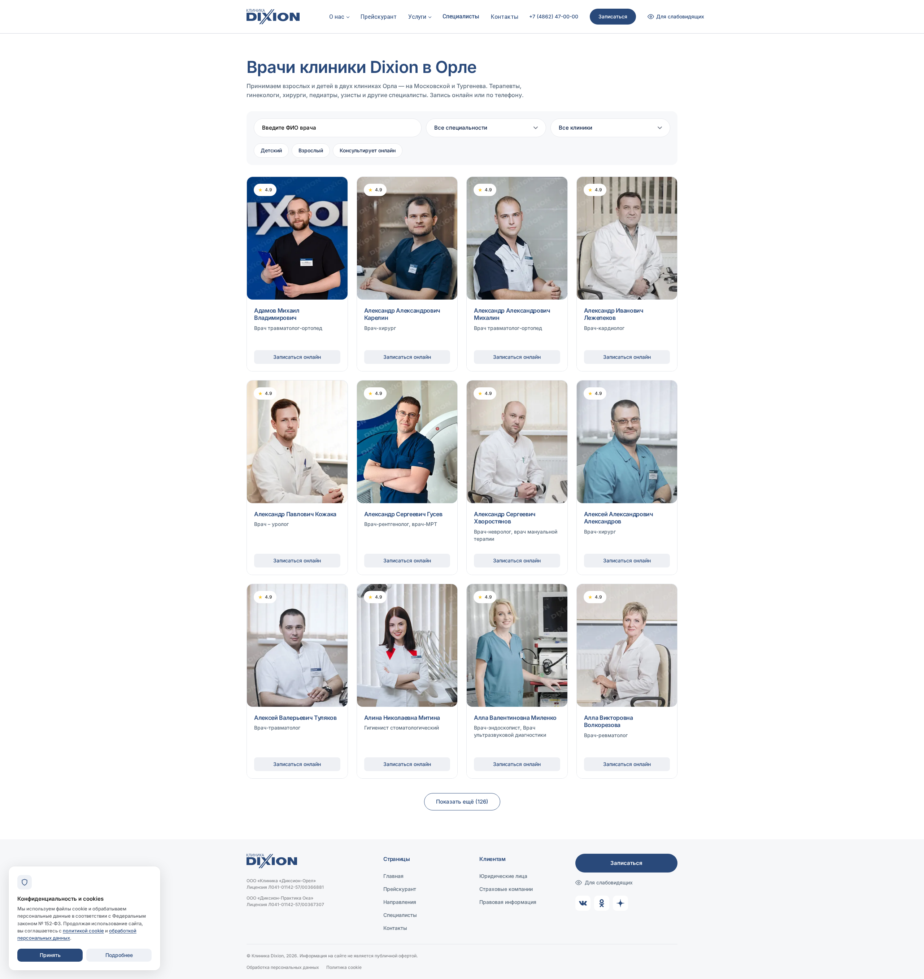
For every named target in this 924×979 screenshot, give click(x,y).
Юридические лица (503, 876)
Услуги (417, 16)
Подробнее (119, 955)
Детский (271, 150)
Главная (393, 876)
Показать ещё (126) (462, 801)
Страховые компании (506, 889)
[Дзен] (620, 903)
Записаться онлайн (297, 357)
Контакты (504, 16)
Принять (50, 955)
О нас (336, 16)
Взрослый (310, 150)
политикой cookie (83, 931)
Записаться (612, 16)
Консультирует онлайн (368, 150)
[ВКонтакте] (582, 903)
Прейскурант (379, 16)
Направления (399, 902)
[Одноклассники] (601, 903)
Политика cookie (344, 967)
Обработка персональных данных (283, 967)
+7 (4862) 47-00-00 (553, 16)
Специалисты (461, 16)
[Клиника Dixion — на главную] (273, 16)
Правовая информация (507, 902)
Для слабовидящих (609, 882)
